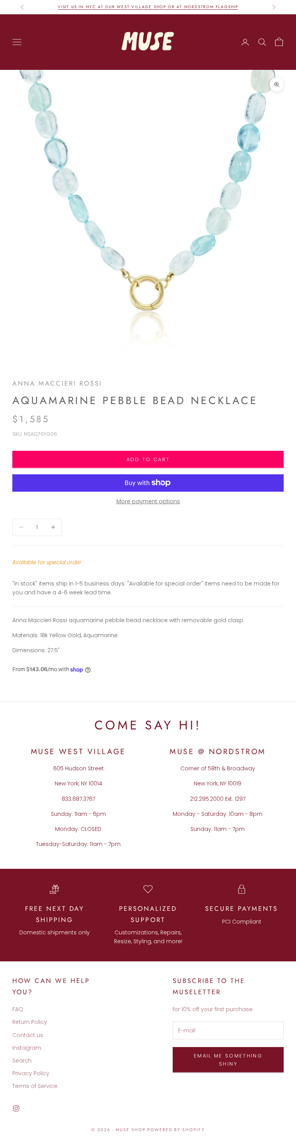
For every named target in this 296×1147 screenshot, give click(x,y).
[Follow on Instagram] (16, 1108)
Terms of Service (34, 1086)
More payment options (148, 501)
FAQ (17, 1009)
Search (22, 1060)
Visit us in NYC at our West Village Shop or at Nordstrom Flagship (148, 7)
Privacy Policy (30, 1073)
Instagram (26, 1048)
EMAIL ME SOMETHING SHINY (228, 1059)
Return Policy (29, 1022)
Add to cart (148, 459)
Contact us (27, 1035)
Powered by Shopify (176, 1130)
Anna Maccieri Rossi (57, 383)
